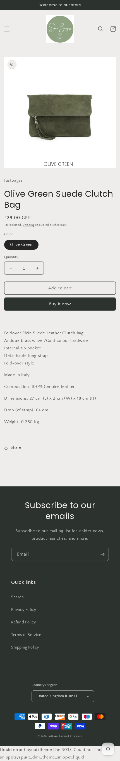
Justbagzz (53, 736)
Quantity (11, 257)
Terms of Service (26, 635)
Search (17, 597)
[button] (7, 29)
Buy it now (60, 304)
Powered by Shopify (70, 736)
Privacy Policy (23, 610)
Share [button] (16, 447)
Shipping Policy (25, 647)
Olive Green (21, 245)
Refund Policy (23, 622)
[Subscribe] (102, 554)
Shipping (29, 225)
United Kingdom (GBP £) (57, 696)
